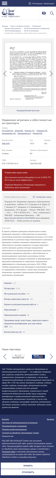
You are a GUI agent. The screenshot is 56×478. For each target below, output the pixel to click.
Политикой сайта (8, 451)
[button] (5, 73)
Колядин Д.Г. (30, 130)
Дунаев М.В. (37, 133)
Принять (28, 465)
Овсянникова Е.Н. (24, 133)
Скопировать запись (43, 197)
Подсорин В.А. (7, 130)
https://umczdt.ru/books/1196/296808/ (20, 218)
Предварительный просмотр (28, 110)
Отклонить (28, 472)
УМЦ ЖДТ (6, 143)
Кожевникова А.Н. (9, 133)
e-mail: (4, 16)
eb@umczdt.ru (14, 16)
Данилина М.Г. (42, 130)
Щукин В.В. (19, 130)
